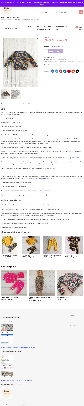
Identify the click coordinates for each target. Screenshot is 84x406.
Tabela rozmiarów (44, 191)
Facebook (43, 205)
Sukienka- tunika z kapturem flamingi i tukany (40, 298)
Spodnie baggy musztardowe (52, 255)
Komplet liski (26, 255)
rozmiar (46, 47)
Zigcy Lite (24, 404)
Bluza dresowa (48, 63)
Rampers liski (69, 255)
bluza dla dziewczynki (76, 61)
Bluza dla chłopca (65, 61)
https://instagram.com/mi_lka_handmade (16, 380)
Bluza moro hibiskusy (63, 297)
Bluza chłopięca (54, 61)
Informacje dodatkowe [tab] (13, 104)
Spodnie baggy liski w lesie (70, 158)
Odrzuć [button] (42, 4)
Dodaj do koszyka (55, 51)
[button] (37, 39)
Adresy (71, 322)
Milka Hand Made (10, 17)
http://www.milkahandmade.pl (45, 178)
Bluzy (51, 59)
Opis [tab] (2, 104)
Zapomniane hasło (74, 319)
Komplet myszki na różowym (9, 297)
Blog (50, 195)
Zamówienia (72, 315)
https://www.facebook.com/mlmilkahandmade (18, 348)
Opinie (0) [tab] (26, 104)
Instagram (52, 205)
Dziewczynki (65, 59)
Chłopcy (59, 59)
